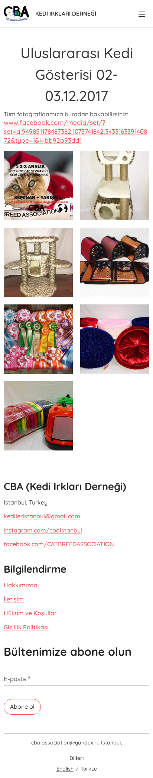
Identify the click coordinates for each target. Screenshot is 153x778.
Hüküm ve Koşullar (30, 613)
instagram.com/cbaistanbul (43, 530)
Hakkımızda (21, 585)
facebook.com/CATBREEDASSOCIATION (59, 544)
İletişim (14, 599)
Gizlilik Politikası (26, 627)
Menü (141, 13)
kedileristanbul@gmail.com (42, 516)
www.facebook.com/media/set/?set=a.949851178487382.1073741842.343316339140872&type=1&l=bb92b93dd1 (75, 131)
